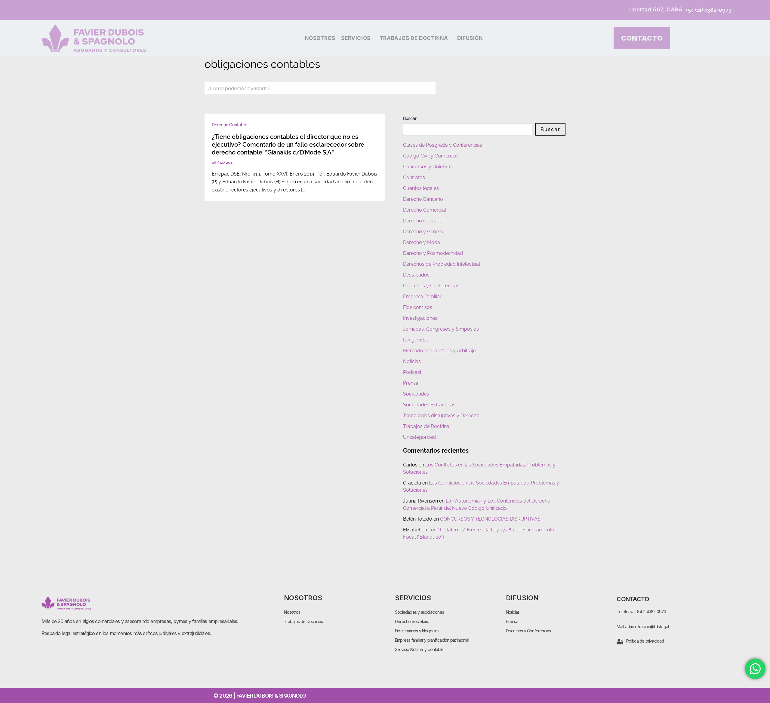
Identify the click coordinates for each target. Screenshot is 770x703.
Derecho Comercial (424, 210)
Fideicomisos (417, 307)
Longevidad (416, 340)
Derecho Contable (229, 124)
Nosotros (320, 38)
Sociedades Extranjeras (429, 405)
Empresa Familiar (422, 296)
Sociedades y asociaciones (419, 612)
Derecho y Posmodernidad (433, 253)
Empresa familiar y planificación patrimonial (432, 640)
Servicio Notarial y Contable (419, 649)
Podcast (412, 372)
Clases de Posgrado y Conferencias (442, 145)
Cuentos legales (421, 188)
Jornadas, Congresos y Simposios (441, 329)
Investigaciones (420, 318)
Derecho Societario (412, 621)
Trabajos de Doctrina (414, 38)
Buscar (410, 118)
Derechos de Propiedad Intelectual (441, 264)
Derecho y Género (423, 231)
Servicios (355, 38)
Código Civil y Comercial (430, 156)
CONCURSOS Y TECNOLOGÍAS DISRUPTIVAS (490, 519)
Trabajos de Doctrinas (303, 621)
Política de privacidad (645, 640)
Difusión (470, 38)
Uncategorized (419, 437)
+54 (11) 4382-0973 (708, 10)
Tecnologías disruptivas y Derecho (441, 415)
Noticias (412, 361)
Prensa (410, 383)
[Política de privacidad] (620, 641)
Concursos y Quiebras (428, 167)
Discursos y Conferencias (431, 286)
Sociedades (416, 394)
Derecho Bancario (423, 199)
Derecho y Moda (421, 242)
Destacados (416, 275)
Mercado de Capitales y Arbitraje (439, 350)
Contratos (414, 177)
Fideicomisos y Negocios (417, 630)
